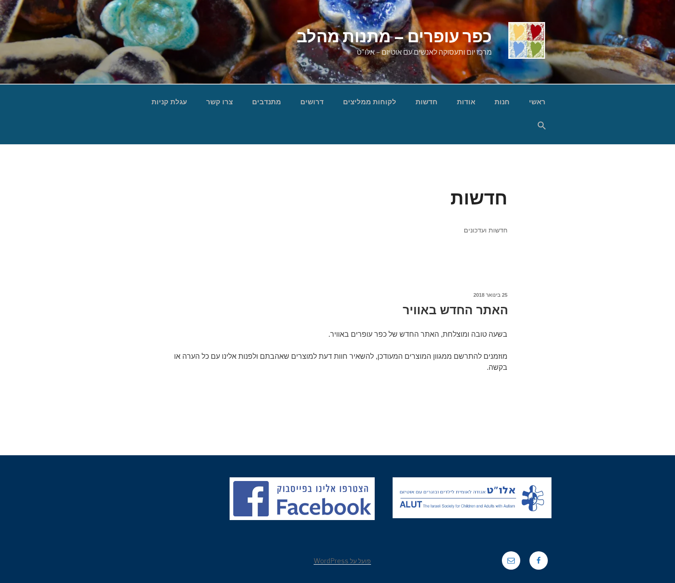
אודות (466, 102)
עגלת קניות (169, 102)
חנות (502, 102)
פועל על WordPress (342, 561)
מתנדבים (266, 102)
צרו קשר (219, 102)
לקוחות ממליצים (369, 102)
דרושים (312, 102)
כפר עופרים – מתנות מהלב (394, 36)
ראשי (537, 102)
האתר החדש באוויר (455, 310)
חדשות (427, 102)
